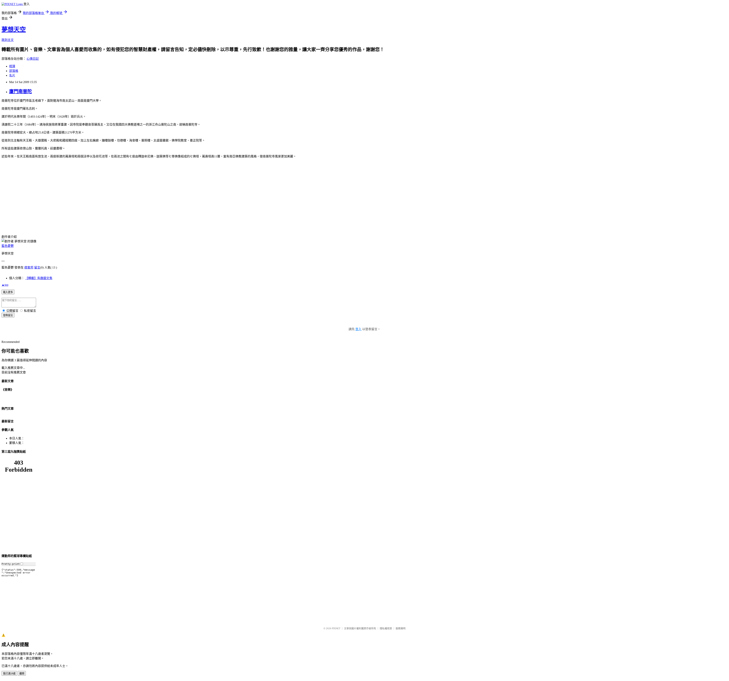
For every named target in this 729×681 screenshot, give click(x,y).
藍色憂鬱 (8, 245)
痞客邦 (28, 267)
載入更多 (8, 292)
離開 (21, 673)
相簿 (12, 66)
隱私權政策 (386, 628)
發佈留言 (8, 315)
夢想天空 (14, 29)
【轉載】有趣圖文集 (38, 278)
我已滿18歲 (9, 673)
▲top (5, 284)
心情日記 (33, 58)
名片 (12, 75)
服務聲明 (401, 628)
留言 (37, 267)
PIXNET (336, 628)
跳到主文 (8, 40)
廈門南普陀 (20, 91)
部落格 (13, 70)
